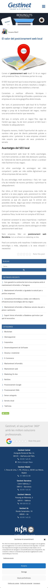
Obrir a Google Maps (25, 462)
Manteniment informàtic (13, 363)
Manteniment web (11, 368)
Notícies (7, 379)
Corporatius (8, 342)
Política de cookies (13, 583)
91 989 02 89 (25, 475)
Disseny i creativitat (11, 352)
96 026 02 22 (25, 503)
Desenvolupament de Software (16, 347)
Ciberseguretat (9, 337)
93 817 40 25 (25, 459)
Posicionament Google (12, 384)
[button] (45, 539)
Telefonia (7, 406)
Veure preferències (24, 578)
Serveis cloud (9, 400)
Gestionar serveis (8, 558)
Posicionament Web (11, 390)
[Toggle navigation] (44, 6)
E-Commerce (9, 358)
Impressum (36, 583)
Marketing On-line (11, 374)
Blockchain (8, 331)
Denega (24, 572)
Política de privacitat (26, 583)
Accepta (24, 566)
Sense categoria (10, 395)
